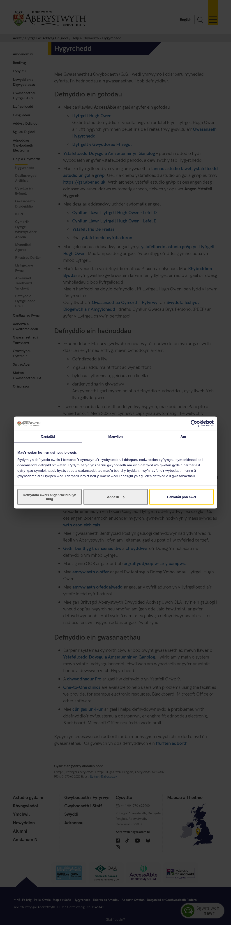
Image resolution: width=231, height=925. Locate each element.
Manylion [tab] (115, 436)
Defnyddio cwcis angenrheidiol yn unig (49, 497)
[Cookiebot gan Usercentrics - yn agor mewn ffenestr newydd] (194, 423)
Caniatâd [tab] (48, 436)
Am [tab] (183, 436)
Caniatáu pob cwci (181, 497)
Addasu (113, 497)
